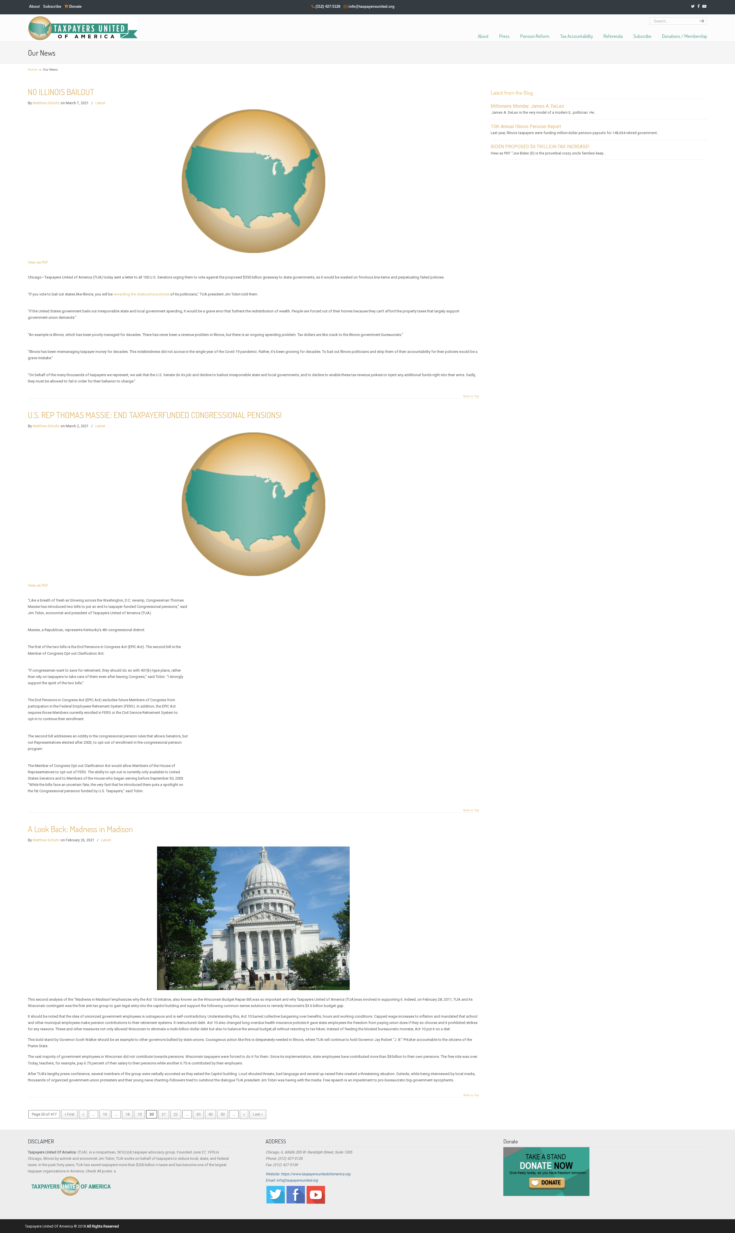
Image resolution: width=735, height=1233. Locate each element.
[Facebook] (699, 6)
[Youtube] (316, 1202)
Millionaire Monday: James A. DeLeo (527, 106)
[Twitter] (692, 6)
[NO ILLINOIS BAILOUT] (253, 252)
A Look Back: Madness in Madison (80, 829)
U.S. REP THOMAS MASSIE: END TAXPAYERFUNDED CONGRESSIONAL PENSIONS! (155, 414)
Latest (100, 103)
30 (198, 1114)
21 (164, 1114)
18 (127, 1114)
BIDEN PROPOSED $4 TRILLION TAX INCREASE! (540, 146)
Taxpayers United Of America (83, 28)
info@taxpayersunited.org (371, 6)
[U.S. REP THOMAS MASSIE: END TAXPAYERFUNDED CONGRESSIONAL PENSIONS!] (253, 575)
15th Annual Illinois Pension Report (526, 126)
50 (222, 1114)
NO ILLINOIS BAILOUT (61, 91)
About (34, 6)
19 (140, 1114)
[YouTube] (704, 6)
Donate (75, 6)
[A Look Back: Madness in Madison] (253, 989)
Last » (258, 1114)
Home (32, 69)
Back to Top (471, 396)
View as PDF (38, 262)
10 (105, 1114)
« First (69, 1114)
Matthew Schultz (46, 103)
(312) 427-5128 (328, 6)
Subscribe (52, 6)
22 (176, 1114)
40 (210, 1114)
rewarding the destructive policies (141, 294)
